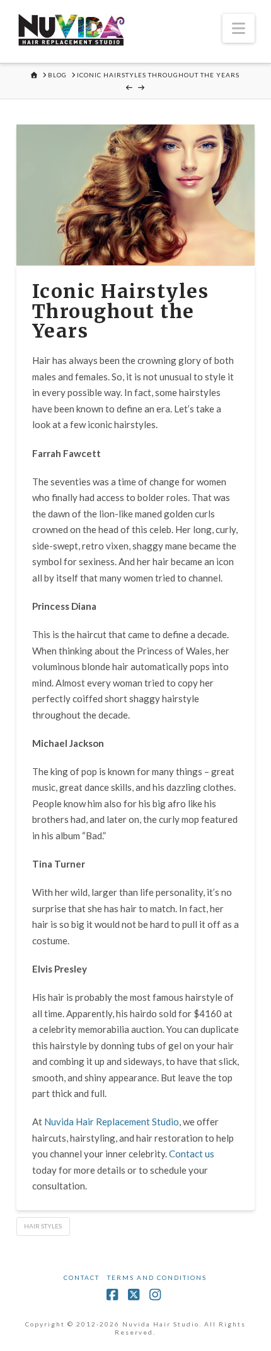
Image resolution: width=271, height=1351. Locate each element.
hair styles (43, 1226)
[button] (238, 28)
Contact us (191, 1153)
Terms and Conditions (157, 1277)
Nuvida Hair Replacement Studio (111, 1121)
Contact (82, 1277)
